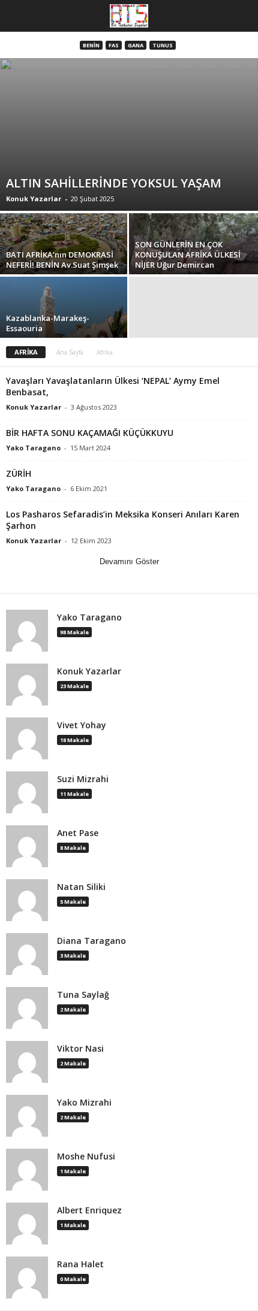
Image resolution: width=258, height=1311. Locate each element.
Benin (91, 45)
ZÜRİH (18, 473)
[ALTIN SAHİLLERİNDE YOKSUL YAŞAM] (129, 134)
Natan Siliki (81, 887)
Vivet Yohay (81, 725)
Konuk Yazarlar (33, 198)
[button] (239, 16)
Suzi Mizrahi (83, 779)
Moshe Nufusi (86, 1156)
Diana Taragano (91, 940)
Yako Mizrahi (84, 1102)
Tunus (162, 45)
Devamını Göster (129, 561)
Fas (114, 45)
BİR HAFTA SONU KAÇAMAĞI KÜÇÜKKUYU (89, 432)
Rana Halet (80, 1264)
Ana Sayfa (69, 352)
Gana (135, 45)
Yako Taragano (33, 447)
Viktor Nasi (80, 1048)
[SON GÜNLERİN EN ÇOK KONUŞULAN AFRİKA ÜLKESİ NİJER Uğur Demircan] (193, 261)
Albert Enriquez (89, 1210)
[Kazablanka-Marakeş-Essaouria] (64, 325)
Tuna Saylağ (83, 994)
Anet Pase (77, 833)
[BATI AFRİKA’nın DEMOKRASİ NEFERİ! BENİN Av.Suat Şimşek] (64, 261)
